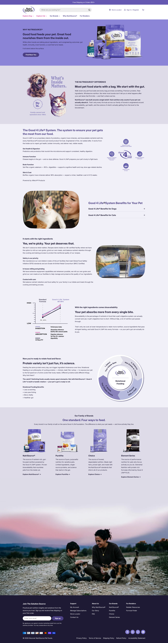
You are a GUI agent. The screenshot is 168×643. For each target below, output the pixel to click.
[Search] (89, 10)
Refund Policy (121, 638)
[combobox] (65, 10)
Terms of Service (95, 638)
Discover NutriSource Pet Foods (40, 638)
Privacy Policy (81, 638)
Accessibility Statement (136, 638)
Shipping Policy (108, 638)
